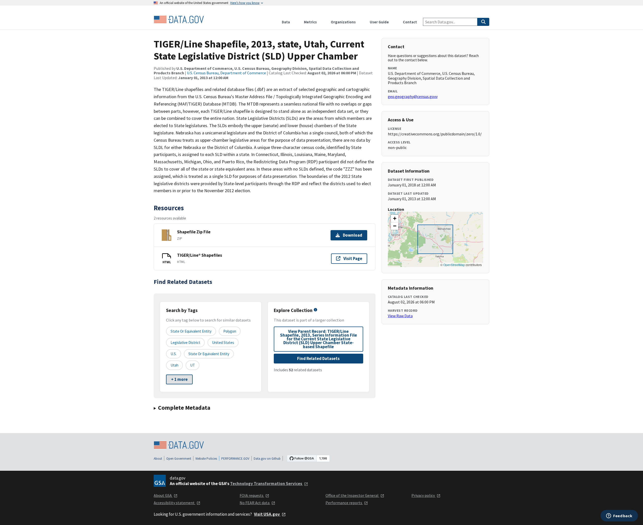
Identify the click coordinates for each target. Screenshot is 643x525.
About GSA (163, 495)
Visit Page (352, 258)
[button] (394, 218)
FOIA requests (252, 495)
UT (192, 365)
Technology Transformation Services (266, 483)
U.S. (174, 353)
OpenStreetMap (454, 264)
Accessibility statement (174, 502)
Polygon (229, 331)
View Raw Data (400, 315)
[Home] (179, 20)
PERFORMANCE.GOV (235, 458)
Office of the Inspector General (352, 495)
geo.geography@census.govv (413, 96)
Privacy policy (423, 495)
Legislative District (185, 342)
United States (223, 342)
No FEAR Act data (255, 502)
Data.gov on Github (267, 458)
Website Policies (206, 458)
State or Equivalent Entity (208, 353)
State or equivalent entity (191, 331)
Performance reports (344, 502)
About (158, 458)
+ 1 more (179, 379)
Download (352, 235)
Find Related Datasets (318, 358)
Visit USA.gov (267, 514)
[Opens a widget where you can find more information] (619, 516)
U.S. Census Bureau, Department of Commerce (226, 72)
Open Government (178, 458)
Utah (174, 365)
